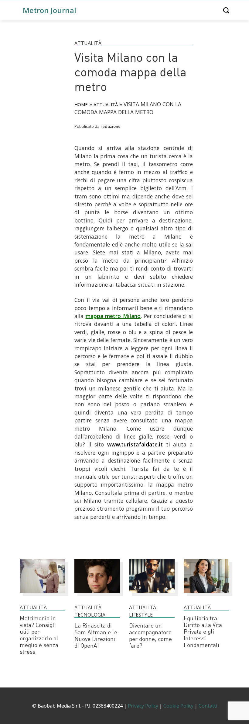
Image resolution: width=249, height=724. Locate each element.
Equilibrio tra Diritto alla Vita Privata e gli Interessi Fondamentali (203, 632)
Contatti (208, 705)
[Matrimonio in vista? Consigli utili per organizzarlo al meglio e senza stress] (42, 595)
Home (81, 104)
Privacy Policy (143, 705)
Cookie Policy (178, 705)
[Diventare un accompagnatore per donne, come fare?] (152, 595)
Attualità (87, 43)
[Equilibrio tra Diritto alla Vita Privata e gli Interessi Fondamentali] (206, 595)
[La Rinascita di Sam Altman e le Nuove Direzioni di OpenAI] (97, 595)
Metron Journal (49, 10)
